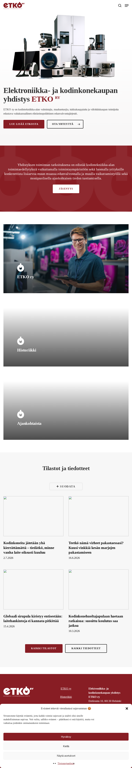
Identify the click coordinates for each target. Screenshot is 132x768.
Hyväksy (66, 736)
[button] (127, 708)
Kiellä (66, 746)
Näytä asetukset (66, 755)
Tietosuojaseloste (66, 763)
